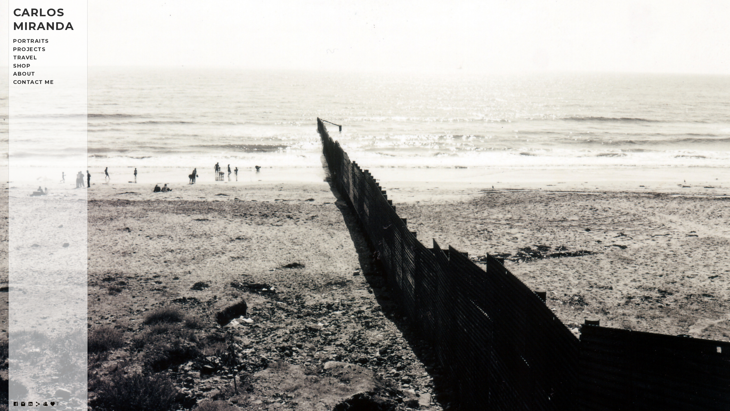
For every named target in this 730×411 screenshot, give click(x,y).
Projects (29, 49)
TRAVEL (25, 58)
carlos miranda (43, 19)
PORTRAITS (31, 41)
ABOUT (24, 74)
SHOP (22, 66)
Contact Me (33, 82)
